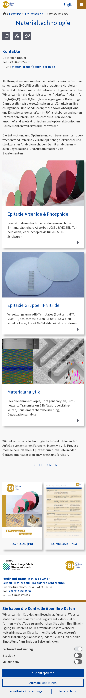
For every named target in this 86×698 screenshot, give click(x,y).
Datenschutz (67, 691)
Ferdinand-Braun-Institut (8, 5)
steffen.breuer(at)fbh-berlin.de (33, 67)
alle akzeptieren (43, 673)
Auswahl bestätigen (43, 683)
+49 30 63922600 (20, 591)
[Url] (27, 36)
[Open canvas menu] (81, 4)
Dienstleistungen (43, 465)
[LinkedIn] (6, 36)
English (68, 4)
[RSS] (17, 36)
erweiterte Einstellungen (27, 691)
